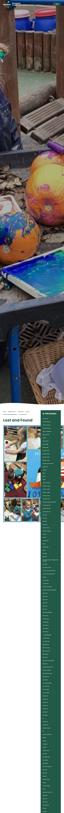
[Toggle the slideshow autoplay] (60, 401)
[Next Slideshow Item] (60, 394)
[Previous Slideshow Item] (60, 397)
